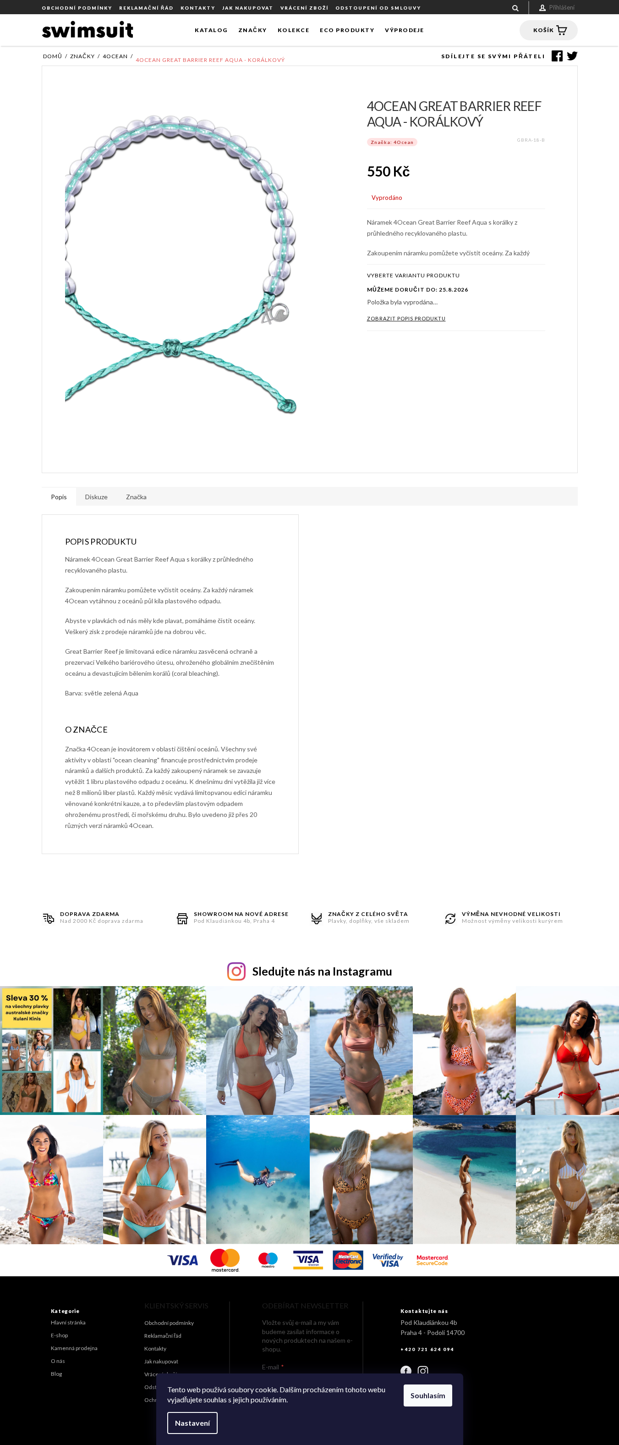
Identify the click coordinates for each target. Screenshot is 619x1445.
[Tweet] (570, 56)
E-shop (59, 1335)
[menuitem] (211, 30)
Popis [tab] (59, 497)
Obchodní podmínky (77, 8)
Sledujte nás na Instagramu (322, 971)
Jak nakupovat (248, 8)
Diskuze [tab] (96, 497)
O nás (58, 1360)
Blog (56, 1373)
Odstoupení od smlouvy (378, 8)
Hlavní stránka (68, 1322)
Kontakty (198, 8)
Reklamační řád (146, 8)
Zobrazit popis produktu (406, 318)
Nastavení (192, 1422)
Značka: (392, 142)
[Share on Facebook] (555, 56)
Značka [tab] (136, 497)
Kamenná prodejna (74, 1348)
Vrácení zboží (304, 8)
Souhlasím (428, 1395)
